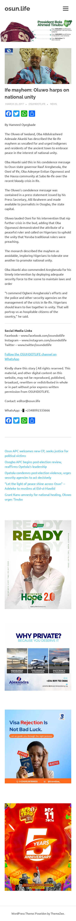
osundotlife (37, 103)
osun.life (17, 8)
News (53, 103)
